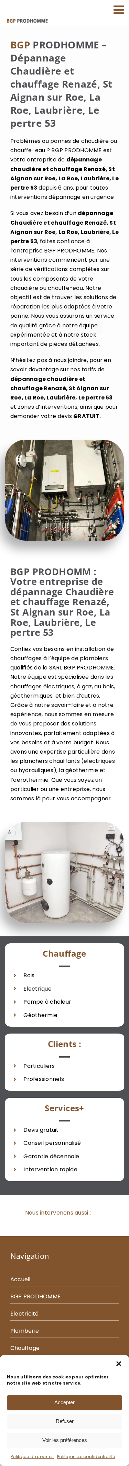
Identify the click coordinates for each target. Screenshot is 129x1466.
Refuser (65, 1421)
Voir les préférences (64, 1440)
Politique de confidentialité (86, 1456)
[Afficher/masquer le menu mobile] (120, 9)
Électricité (24, 1314)
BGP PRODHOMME (35, 1296)
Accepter (64, 1402)
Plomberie (24, 1331)
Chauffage (25, 1348)
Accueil (20, 1279)
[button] (118, 1363)
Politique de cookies (32, 1456)
